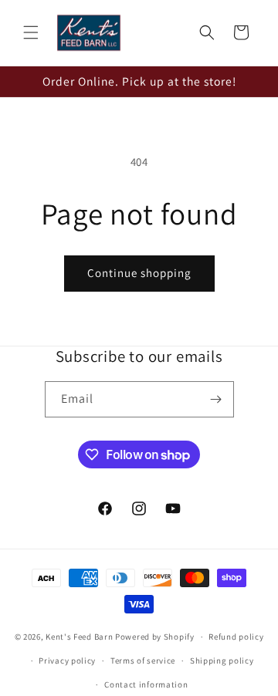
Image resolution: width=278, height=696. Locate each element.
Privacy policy (67, 660)
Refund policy (235, 636)
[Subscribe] (216, 399)
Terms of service (142, 660)
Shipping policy (222, 660)
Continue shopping (139, 272)
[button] (31, 32)
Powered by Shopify (155, 636)
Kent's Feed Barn (79, 636)
